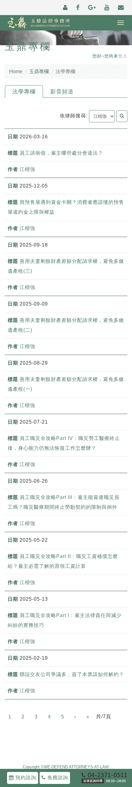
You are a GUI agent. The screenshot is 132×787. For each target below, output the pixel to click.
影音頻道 (62, 92)
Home (15, 71)
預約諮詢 (25, 777)
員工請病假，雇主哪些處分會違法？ (61, 153)
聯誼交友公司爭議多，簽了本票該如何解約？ (72, 674)
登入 (122, 56)
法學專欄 (24, 92)
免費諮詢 (57, 777)
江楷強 (27, 169)
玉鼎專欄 (39, 71)
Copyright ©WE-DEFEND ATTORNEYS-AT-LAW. (66, 767)
